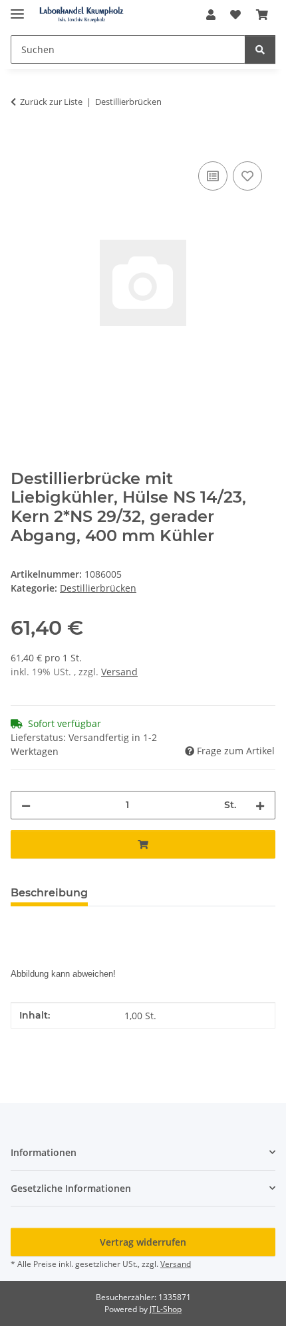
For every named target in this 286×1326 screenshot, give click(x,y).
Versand (119, 671)
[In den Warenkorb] (21, 143)
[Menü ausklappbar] (17, 8)
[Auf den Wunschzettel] (247, 176)
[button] (211, 14)
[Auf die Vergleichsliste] (212, 176)
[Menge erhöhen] (260, 805)
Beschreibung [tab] (49, 892)
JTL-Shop (166, 1309)
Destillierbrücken (98, 588)
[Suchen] (260, 49)
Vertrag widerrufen (143, 1242)
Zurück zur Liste (51, 102)
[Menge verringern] (26, 805)
